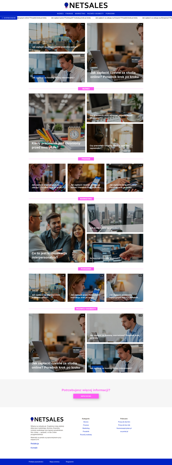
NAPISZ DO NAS (86, 396)
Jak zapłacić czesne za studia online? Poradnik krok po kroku (114, 75)
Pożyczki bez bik (124, 425)
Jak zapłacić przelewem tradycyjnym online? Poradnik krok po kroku (123, 296)
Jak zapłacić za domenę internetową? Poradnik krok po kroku (114, 336)
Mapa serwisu (55, 462)
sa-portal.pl (124, 431)
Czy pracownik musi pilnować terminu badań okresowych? (111, 116)
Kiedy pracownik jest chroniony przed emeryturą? (56, 145)
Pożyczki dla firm (124, 422)
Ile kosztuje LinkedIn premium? (105, 258)
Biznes (60, 13)
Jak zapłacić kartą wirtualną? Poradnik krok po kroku (123, 186)
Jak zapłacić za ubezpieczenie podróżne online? (55, 47)
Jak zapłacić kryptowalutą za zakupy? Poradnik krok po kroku (47, 186)
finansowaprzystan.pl (124, 428)
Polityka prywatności (36, 462)
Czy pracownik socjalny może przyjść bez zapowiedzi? (109, 147)
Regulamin (70, 462)
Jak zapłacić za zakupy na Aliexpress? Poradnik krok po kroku (128, 18)
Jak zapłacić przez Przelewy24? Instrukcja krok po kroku (35, 18)
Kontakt (34, 448)
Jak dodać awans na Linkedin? (104, 228)
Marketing (80, 13)
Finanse (69, 13)
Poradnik (110, 13)
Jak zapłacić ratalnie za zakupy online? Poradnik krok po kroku (85, 186)
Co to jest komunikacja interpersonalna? (49, 255)
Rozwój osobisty (95, 13)
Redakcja (35, 443)
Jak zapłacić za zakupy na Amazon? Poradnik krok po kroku (80, 18)
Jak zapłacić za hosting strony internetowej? (53, 78)
